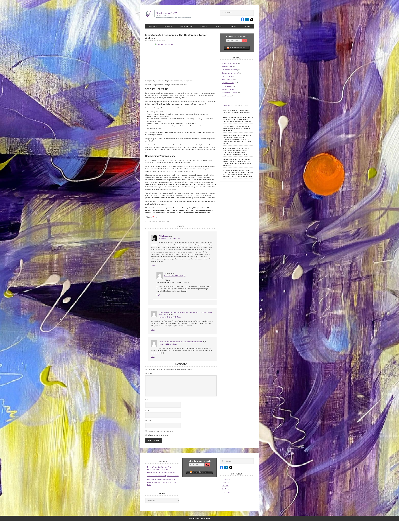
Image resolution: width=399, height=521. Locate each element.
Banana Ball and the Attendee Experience (161, 472)
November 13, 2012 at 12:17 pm (170, 317)
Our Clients (218, 26)
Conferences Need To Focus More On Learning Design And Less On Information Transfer (237, 141)
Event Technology (228, 79)
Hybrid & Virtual (227, 86)
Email (147, 410)
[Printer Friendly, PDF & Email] (151, 217)
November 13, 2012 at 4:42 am (169, 238)
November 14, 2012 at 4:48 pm (174, 276)
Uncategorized (227, 96)
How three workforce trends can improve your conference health (180, 341)
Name (147, 400)
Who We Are (204, 26)
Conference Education (229, 70)
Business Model (227, 66)
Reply (153, 265)
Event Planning (227, 76)
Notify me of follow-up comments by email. (161, 431)
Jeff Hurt (162, 41)
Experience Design (228, 83)
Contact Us (246, 26)
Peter (225, 110)
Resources (232, 26)
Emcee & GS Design (186, 26)
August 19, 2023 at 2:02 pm (168, 344)
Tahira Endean (164, 236)
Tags (246, 105)
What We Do (168, 26)
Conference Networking (230, 73)
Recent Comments (228, 105)
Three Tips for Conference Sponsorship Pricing (163, 476)
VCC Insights (153, 26)
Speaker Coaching (228, 89)
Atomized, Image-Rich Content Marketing (161, 479)
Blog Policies (226, 492)
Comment (149, 373)
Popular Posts (239, 105)
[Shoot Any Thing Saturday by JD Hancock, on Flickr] (181, 60)
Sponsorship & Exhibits (229, 93)
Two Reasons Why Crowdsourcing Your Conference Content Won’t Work (237, 163)
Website (148, 421)
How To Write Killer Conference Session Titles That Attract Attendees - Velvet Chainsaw (236, 150)
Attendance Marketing (161, 221)
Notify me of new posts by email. (158, 435)
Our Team (225, 486)
